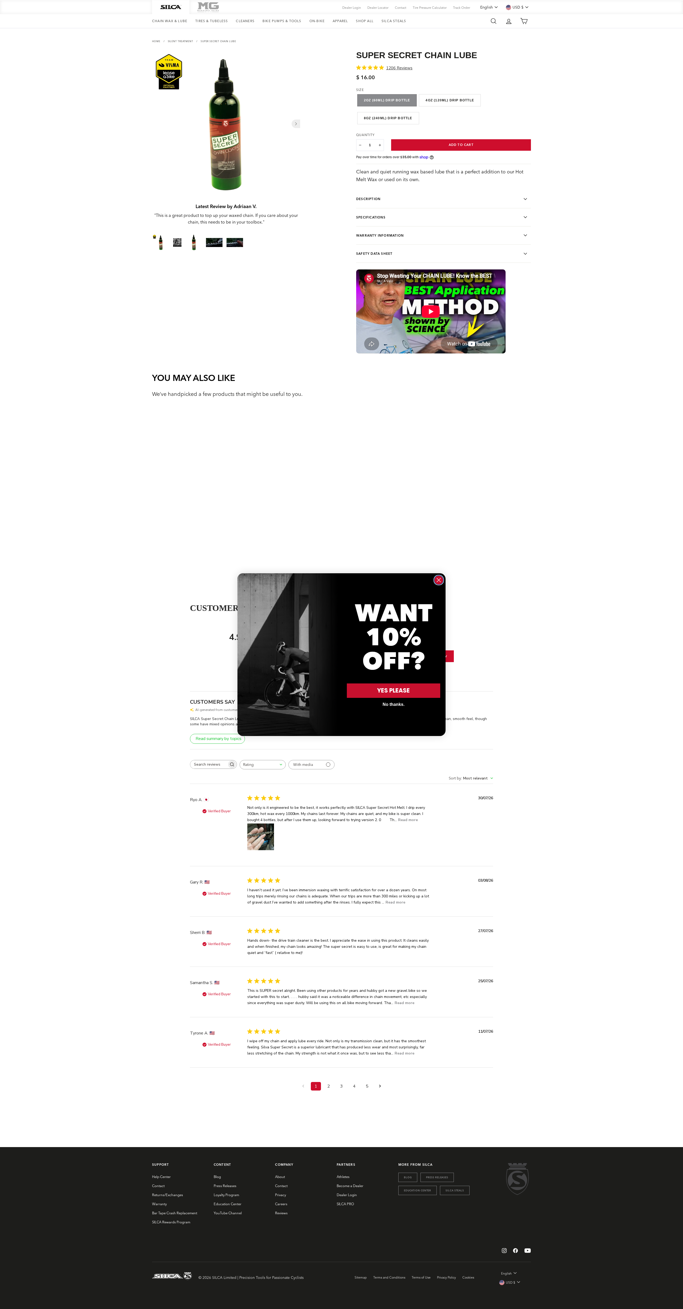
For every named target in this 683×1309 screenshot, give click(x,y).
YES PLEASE (393, 690)
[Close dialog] (438, 580)
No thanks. (393, 704)
